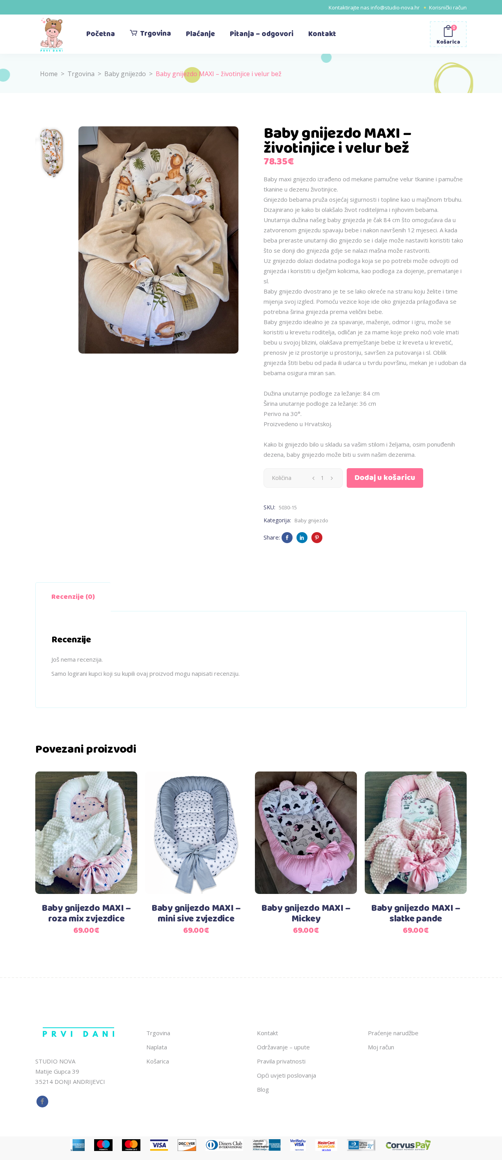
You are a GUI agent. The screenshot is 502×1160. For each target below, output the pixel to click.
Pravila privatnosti (281, 1061)
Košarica (157, 1061)
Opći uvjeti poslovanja (286, 1075)
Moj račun (381, 1047)
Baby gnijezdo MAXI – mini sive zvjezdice (196, 914)
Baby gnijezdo (125, 73)
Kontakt (267, 1033)
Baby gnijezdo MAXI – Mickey (306, 914)
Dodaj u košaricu (385, 478)
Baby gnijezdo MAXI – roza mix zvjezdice (86, 914)
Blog (263, 1089)
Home (49, 73)
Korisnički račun (448, 7)
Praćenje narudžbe (393, 1033)
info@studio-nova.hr (395, 7)
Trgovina (81, 73)
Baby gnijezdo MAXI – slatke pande (415, 914)
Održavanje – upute (283, 1047)
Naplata (156, 1047)
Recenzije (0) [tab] (73, 596)
